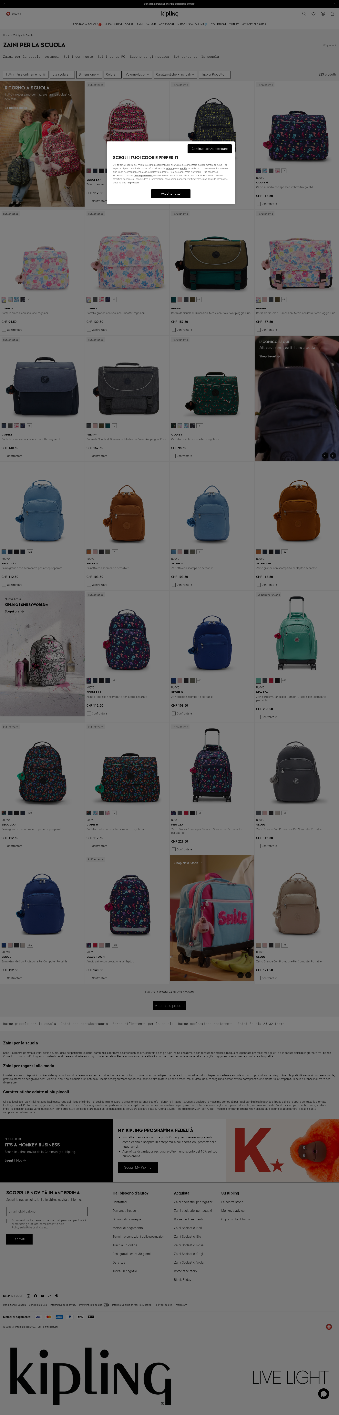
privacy (170, 168)
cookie (183, 168)
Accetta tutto (171, 193)
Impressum (133, 182)
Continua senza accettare (210, 149)
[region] (171, 172)
